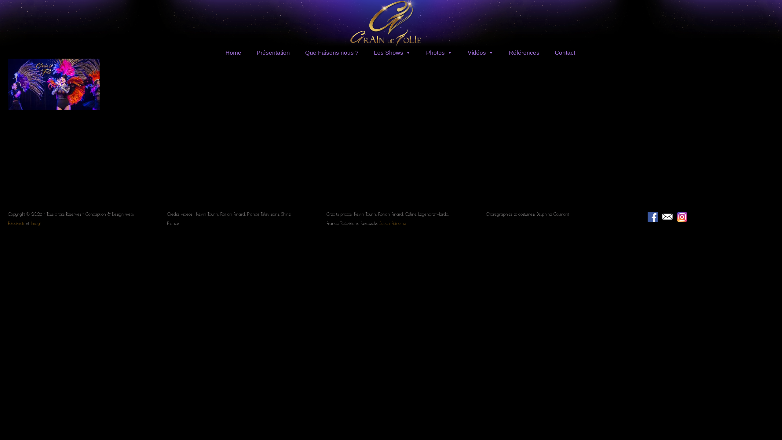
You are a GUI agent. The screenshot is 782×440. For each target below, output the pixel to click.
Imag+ (36, 223)
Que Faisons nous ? (332, 53)
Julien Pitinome (392, 223)
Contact (565, 53)
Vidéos (477, 53)
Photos (435, 53)
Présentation (273, 53)
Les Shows (388, 53)
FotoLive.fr (16, 223)
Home (233, 53)
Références (524, 53)
